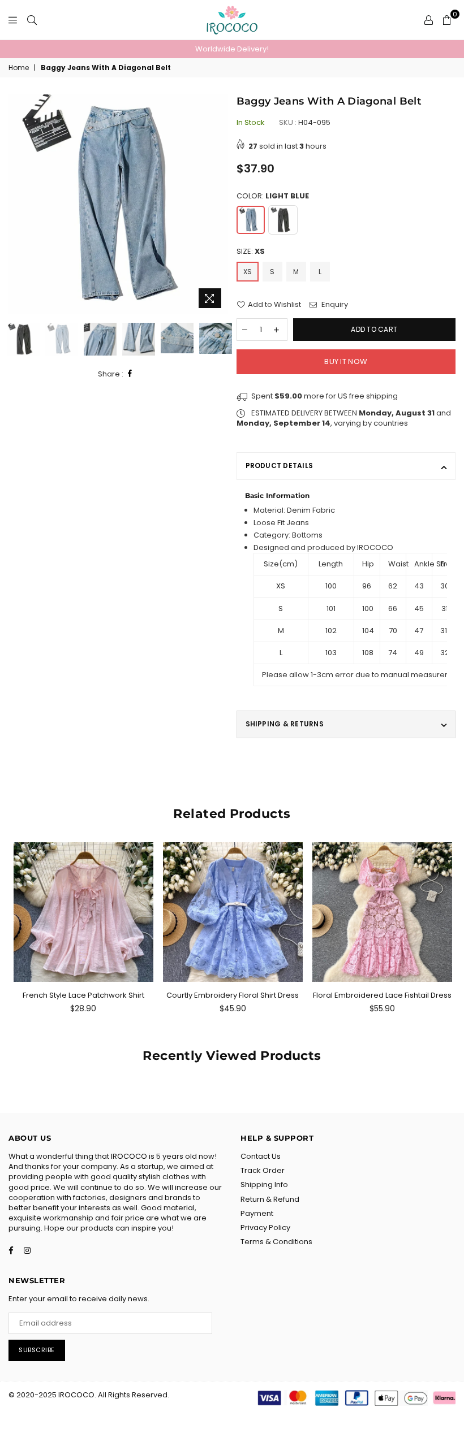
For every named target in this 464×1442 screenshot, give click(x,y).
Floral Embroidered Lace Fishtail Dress (382, 995)
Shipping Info (264, 1184)
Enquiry (334, 305)
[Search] (32, 19)
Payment (256, 1213)
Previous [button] (18, 204)
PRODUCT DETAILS (279, 465)
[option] (232, 49)
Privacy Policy (265, 1227)
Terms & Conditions (276, 1241)
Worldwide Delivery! (232, 49)
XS (247, 271)
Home (18, 67)
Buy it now (345, 361)
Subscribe (37, 1349)
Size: (251, 251)
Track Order (262, 1170)
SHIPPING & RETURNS (285, 724)
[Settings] (428, 19)
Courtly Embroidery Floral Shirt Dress (232, 995)
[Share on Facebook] (130, 374)
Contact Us (260, 1156)
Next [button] (218, 204)
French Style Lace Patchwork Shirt (83, 995)
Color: (273, 196)
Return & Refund (269, 1199)
